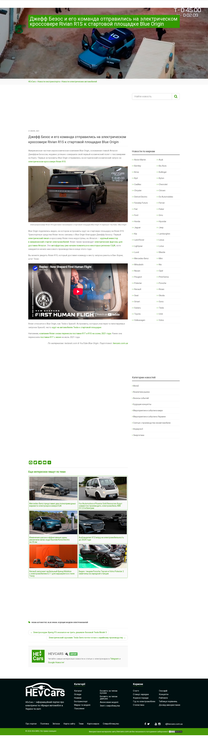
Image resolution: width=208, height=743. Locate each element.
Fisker (161, 209)
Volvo (161, 320)
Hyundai (162, 221)
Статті (136, 691)
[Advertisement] (78, 108)
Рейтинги (163, 698)
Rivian (161, 289)
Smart (137, 301)
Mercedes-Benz (141, 258)
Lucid (136, 252)
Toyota (137, 314)
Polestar (138, 283)
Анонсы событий (141, 398)
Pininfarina (163, 277)
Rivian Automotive (39, 622)
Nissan (137, 271)
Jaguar (137, 227)
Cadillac (137, 184)
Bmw (136, 172)
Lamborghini (164, 234)
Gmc (160, 215)
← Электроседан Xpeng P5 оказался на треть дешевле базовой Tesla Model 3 (68, 632)
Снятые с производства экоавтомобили (152, 423)
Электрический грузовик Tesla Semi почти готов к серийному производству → (87, 637)
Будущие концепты (142, 404)
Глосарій (163, 691)
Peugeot (138, 277)
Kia (135, 234)
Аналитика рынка (141, 392)
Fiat (136, 209)
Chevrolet (163, 184)
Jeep (160, 227)
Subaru (137, 308)
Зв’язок (56, 723)
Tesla (161, 308)
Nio (160, 264)
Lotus (161, 246)
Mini (160, 258)
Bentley (137, 166)
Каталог (78, 691)
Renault (137, 289)
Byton (161, 178)
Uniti (160, 314)
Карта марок (93, 723)
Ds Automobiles (165, 197)
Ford (136, 215)
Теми (81, 723)
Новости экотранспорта (49, 81)
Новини (77, 698)
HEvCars (32, 81)
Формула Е (138, 429)
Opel (160, 271)
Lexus (161, 240)
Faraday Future (141, 203)
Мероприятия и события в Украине (149, 416)
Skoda (161, 295)
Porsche (162, 283)
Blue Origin (52, 622)
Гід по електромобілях (144, 701)
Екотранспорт (81, 701)
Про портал (31, 723)
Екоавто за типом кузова (108, 692)
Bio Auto (162, 166)
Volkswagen (139, 320)
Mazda (161, 252)
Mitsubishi (138, 264)
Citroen (161, 190)
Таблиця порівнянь (168, 701)
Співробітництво (111, 723)
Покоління (79, 708)
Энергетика (138, 435)
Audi (160, 160)
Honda (137, 221)
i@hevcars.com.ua (174, 724)
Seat (136, 295)
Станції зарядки (141, 694)
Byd (136, 178)
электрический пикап (38, 238)
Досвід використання (169, 705)
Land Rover (139, 240)
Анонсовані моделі (109, 702)
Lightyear (138, 246)
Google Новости (56, 662)
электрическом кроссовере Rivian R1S (47, 161)
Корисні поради (140, 698)
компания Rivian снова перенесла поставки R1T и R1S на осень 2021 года (75, 333)
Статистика (138, 705)
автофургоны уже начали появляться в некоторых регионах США (83, 245)
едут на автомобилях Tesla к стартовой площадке (76, 327)
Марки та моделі (82, 705)
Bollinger (162, 172)
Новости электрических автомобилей (79, 81)
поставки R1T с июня (50, 337)
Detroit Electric (140, 197)
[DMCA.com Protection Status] (175, 731)
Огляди (77, 694)
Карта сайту (69, 723)
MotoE (136, 386)
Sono (161, 301)
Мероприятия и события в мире (148, 410)
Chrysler (138, 190)
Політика (44, 723)
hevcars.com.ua (120, 343)
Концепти (163, 694)
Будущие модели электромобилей (73, 622)
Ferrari (161, 203)
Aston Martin (140, 160)
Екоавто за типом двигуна (108, 697)
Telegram (114, 658)
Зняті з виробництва (110, 705)
